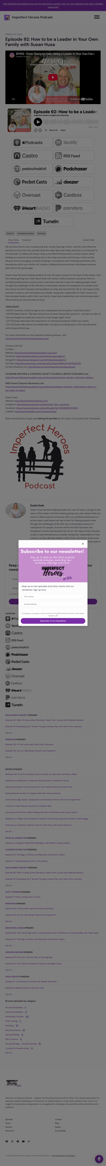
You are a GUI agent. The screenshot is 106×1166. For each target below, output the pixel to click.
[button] (82, 544)
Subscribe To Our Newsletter (53, 621)
